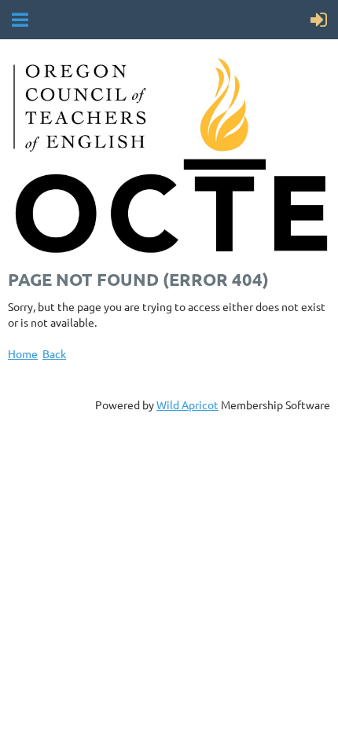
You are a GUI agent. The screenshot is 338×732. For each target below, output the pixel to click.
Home (23, 353)
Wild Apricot (187, 404)
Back (54, 353)
